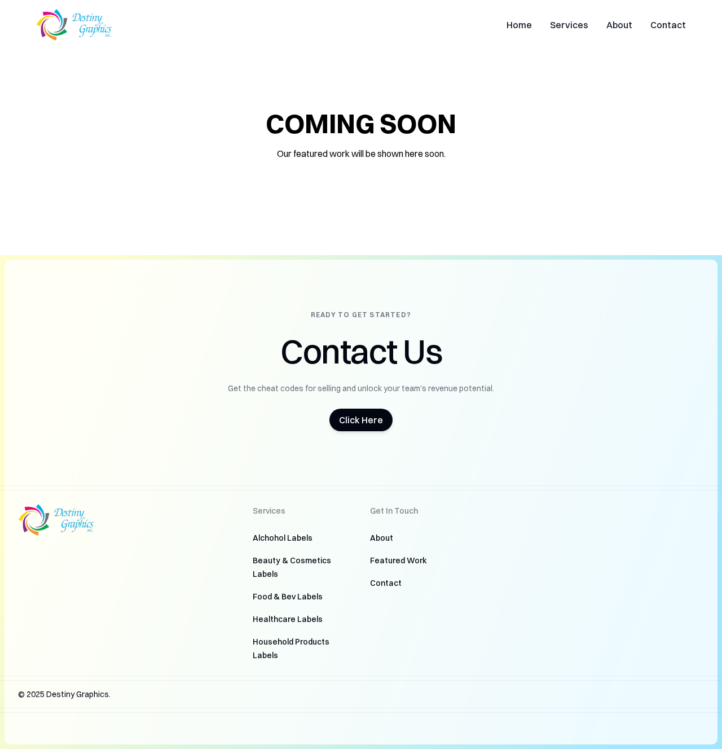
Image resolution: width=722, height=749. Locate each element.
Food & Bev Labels (288, 597)
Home (519, 24)
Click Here (361, 420)
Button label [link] (83, 184)
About (619, 24)
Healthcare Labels (288, 619)
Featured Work (398, 560)
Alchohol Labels (282, 538)
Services (569, 24)
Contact (668, 24)
